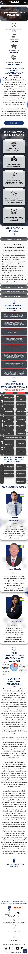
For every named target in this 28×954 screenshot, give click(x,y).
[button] (9, 398)
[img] (14, 2)
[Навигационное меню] (25, 2)
